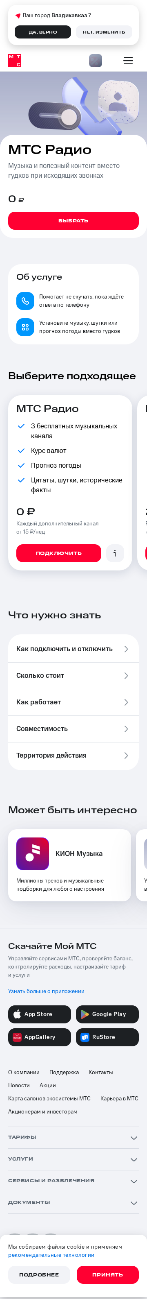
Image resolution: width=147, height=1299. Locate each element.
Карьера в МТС (119, 1099)
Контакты (101, 1072)
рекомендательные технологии (51, 1255)
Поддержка (64, 1072)
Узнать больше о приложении (46, 991)
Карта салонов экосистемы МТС (49, 1099)
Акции (48, 1086)
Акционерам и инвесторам (43, 1112)
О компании (24, 1072)
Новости (19, 1086)
